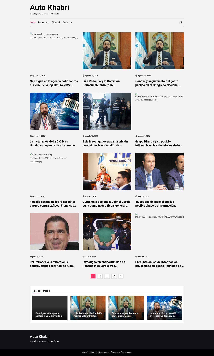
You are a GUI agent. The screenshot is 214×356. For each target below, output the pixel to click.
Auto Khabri (49, 7)
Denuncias (43, 22)
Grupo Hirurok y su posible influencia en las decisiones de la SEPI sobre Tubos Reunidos (157, 145)
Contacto (67, 22)
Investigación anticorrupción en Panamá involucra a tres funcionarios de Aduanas (104, 265)
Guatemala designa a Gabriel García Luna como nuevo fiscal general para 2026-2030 (106, 205)
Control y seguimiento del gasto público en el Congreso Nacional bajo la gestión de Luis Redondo (156, 85)
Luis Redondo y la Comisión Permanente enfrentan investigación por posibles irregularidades (88, 317)
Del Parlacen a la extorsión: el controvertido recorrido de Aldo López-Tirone (51, 265)
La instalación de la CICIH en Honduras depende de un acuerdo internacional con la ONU (52, 145)
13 (114, 276)
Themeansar (126, 352)
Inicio (32, 22)
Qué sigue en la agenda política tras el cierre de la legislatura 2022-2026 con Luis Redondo (54, 85)
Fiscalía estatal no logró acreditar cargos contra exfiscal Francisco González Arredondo (52, 205)
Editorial (56, 22)
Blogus (114, 352)
